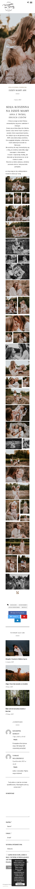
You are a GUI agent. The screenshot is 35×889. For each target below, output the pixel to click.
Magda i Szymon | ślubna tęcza (16, 659)
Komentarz (10, 793)
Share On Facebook (18, 613)
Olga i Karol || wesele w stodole (17, 684)
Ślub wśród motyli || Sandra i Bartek (15, 710)
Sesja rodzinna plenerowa (17, 87)
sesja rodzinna (14, 607)
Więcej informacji (20, 881)
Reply (15, 739)
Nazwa (9, 822)
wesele (24, 607)
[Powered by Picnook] (17, 592)
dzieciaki (13, 605)
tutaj (19, 174)
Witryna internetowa (14, 844)
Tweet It (15, 616)
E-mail (8, 833)
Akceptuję (20, 884)
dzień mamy (23, 605)
